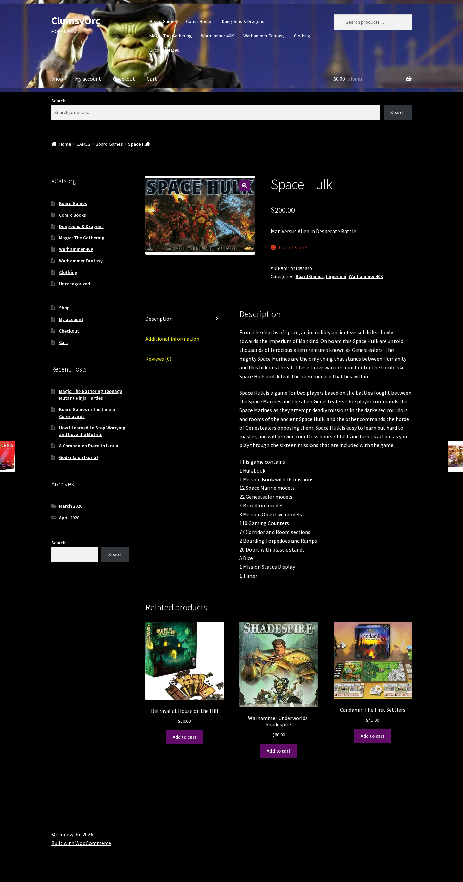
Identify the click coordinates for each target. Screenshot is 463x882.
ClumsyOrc (75, 20)
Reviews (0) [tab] (158, 358)
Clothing (302, 36)
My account (88, 78)
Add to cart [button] (184, 737)
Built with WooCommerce (81, 843)
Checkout (124, 78)
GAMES (83, 144)
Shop (57, 78)
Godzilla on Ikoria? (78, 457)
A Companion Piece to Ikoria (88, 446)
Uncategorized (164, 50)
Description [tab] (159, 318)
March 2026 (70, 506)
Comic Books (199, 21)
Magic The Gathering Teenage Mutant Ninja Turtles (90, 394)
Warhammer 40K (217, 36)
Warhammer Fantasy (264, 36)
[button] (244, 185)
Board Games (163, 21)
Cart (152, 78)
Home (65, 144)
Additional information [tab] (172, 338)
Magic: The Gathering (170, 36)
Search (58, 101)
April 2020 (69, 518)
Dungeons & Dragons (243, 21)
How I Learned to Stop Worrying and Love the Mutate (92, 431)
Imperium (336, 276)
